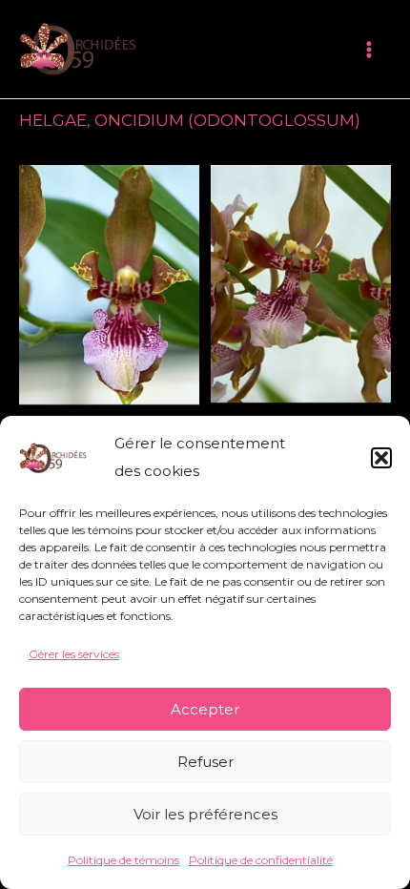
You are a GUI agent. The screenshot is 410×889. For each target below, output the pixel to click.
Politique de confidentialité (261, 860)
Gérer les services (74, 654)
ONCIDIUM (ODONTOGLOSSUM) (227, 120)
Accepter (205, 709)
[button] (381, 457)
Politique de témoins (123, 860)
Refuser (205, 762)
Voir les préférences (205, 814)
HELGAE (53, 120)
